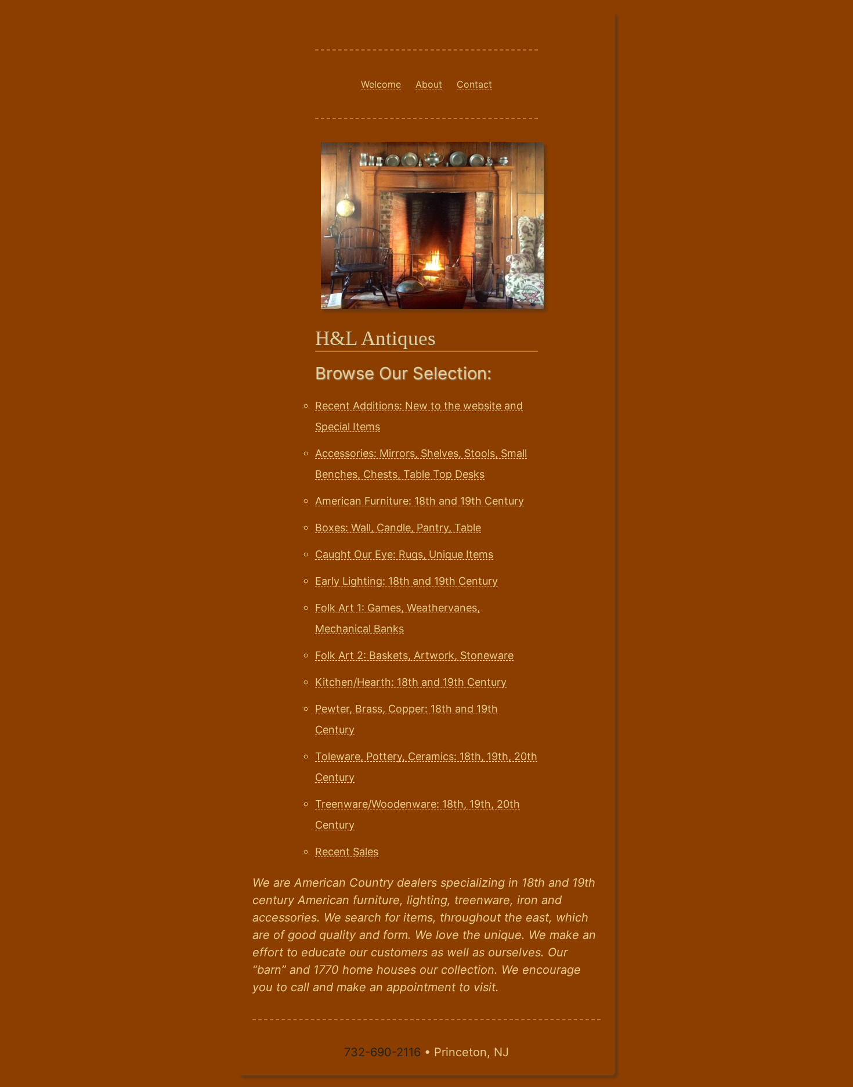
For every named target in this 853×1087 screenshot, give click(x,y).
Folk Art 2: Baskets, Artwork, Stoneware (414, 655)
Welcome (381, 84)
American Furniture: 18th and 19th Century (419, 501)
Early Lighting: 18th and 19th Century (406, 581)
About (428, 84)
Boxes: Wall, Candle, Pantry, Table (398, 527)
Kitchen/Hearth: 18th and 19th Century (411, 682)
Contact (474, 84)
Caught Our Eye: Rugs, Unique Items (404, 554)
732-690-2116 (382, 1052)
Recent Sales (346, 851)
